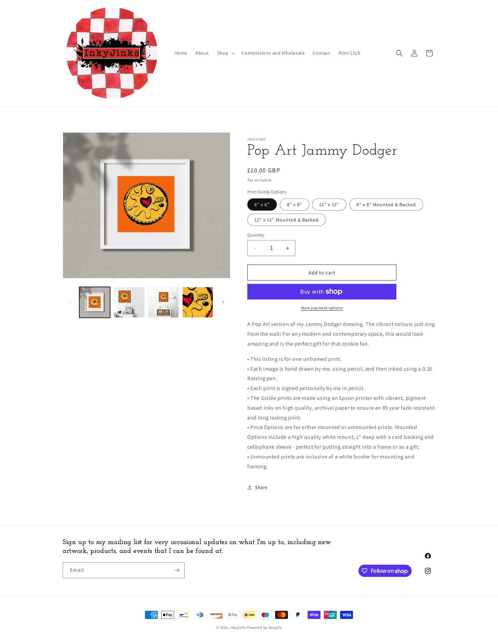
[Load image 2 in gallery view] (128, 302)
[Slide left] (70, 302)
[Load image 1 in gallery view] (94, 302)
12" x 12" (329, 204)
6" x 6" (262, 204)
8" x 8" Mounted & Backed (386, 204)
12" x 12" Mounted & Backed (286, 220)
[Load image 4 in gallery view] (197, 302)
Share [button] (261, 487)
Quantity (255, 235)
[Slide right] (222, 302)
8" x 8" (294, 204)
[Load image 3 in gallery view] (163, 302)
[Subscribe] (176, 570)
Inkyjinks (238, 627)
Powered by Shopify (264, 627)
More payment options (322, 307)
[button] (225, 53)
